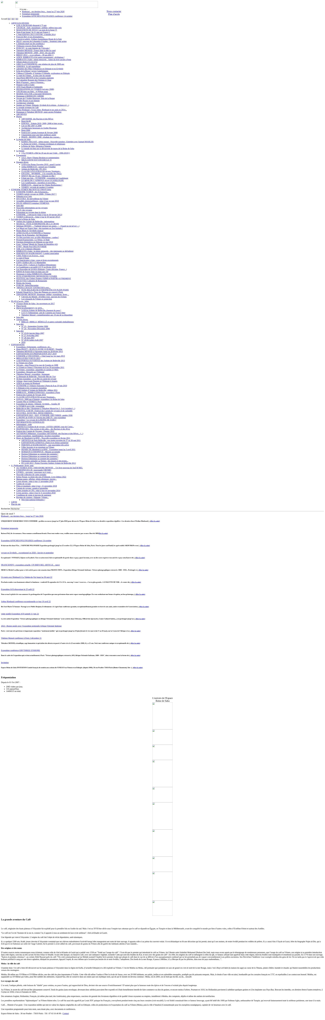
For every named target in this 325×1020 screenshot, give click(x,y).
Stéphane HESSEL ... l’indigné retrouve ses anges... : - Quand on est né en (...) (47, 226)
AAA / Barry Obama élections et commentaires (40, 158)
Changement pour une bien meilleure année (38, 135)
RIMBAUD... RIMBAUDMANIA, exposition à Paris (38, 392)
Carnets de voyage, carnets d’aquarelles (32, 488)
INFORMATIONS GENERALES (30, 422)
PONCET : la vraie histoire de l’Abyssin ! (33, 48)
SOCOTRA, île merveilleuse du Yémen (32, 199)
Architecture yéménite (25, 103)
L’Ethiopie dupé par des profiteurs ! (30, 44)
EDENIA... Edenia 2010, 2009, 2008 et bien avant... (42, 123)
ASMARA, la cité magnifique (28, 66)
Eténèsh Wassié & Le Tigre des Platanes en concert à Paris (39, 292)
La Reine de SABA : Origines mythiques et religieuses (43, 144)
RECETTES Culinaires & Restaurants (31, 281)
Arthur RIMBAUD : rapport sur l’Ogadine (38, 167)
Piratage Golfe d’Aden (25, 85)
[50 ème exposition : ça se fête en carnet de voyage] (162, 786)
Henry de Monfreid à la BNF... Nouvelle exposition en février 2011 (43, 438)
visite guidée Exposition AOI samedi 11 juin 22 (20, 614)
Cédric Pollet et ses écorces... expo (30, 256)
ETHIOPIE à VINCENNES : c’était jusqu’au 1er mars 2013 (40, 356)
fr (9, 19)
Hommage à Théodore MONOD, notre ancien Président (38, 112)
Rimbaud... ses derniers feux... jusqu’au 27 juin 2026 (43, 12)
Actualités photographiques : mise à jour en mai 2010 (37, 201)
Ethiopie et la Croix (24, 196)
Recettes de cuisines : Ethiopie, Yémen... (32, 497)
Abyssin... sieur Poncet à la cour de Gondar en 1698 (37, 365)
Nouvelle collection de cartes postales (31, 475)
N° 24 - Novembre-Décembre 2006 (35, 329)
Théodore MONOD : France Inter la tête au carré (36, 50)
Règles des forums (23, 283)
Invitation (5, 663)
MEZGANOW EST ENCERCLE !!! (36, 160)
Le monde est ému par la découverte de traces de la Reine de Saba (47, 148)
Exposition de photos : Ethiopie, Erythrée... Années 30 (38, 404)
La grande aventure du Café (27, 107)
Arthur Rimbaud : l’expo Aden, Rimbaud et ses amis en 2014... (41, 110)
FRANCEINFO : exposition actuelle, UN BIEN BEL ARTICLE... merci (30, 565)
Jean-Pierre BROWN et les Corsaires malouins (35, 78)
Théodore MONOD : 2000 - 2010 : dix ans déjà (35, 53)
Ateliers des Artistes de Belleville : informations (35, 221)
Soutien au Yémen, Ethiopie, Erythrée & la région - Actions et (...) (42, 105)
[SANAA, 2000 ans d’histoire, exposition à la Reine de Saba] (162, 759)
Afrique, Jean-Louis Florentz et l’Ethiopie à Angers (36, 381)
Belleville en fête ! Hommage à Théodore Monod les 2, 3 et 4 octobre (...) (45, 408)
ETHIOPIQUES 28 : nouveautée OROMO (33, 470)
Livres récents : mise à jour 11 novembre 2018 (34, 481)
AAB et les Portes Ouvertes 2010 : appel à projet (40, 164)
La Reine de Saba (23, 139)
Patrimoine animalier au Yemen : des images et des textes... (44, 461)
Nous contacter (114, 11)
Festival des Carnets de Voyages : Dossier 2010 (35, 431)
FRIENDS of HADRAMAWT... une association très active (45, 445)
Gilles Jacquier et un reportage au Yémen (37, 447)
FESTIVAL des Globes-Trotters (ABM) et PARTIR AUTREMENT (43, 278)
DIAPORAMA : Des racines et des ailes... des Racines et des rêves (43, 429)
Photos (19, 117)
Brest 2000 (25, 130)
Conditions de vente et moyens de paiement (33, 495)
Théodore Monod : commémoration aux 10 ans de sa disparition (46, 315)
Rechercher (5, 509)
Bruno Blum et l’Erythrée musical (29, 231)
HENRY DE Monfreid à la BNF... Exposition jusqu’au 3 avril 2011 (48, 449)
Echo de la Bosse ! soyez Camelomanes (32, 71)
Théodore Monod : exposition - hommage (33, 374)
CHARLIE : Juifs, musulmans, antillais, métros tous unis (39, 28)
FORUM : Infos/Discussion (27, 285)
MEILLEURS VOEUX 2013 (28, 358)
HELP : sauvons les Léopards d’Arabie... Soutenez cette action (41, 41)
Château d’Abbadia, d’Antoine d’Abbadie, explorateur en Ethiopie (43, 73)
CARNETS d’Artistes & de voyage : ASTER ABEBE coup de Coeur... (45, 427)
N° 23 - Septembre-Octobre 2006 (34, 326)
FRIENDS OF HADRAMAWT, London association (37, 253)
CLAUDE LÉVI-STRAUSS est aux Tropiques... (41, 171)
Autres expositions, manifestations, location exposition (38, 436)
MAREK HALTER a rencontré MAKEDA (33, 94)
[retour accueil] (2, 2)
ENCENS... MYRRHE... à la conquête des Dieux (41, 174)
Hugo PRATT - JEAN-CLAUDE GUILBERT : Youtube (39, 349)
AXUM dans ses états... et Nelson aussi (32, 91)
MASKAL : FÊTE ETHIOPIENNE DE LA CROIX (37, 224)
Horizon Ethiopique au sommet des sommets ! (39, 454)
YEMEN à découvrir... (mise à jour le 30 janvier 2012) (38, 217)
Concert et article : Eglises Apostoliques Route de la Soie (39, 39)
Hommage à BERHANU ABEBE (30, 96)
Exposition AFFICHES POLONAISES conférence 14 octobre (47, 16)
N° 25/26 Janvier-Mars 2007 (32, 333)
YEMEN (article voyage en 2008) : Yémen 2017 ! (36, 194)
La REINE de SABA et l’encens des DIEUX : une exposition (41, 418)
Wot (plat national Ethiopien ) (33, 500)
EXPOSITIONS (18, 345)
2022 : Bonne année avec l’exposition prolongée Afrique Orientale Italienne (31, 626)
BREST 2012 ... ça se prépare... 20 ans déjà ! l (34, 55)
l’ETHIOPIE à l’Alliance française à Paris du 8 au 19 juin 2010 (41, 386)
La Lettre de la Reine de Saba (23, 219)
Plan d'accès (114, 14)
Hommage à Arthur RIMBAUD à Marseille (33, 274)
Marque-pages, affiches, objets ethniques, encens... (36, 479)
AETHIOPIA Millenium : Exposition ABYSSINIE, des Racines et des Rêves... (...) (49, 433)
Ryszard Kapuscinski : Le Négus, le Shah (33, 240)
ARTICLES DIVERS (20, 23)
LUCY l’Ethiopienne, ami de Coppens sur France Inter (43, 313)
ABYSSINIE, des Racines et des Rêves (37, 119)
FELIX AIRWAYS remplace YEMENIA (32, 203)
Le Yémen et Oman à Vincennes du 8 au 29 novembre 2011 (40, 367)
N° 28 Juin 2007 (28, 338)
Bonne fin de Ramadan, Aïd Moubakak (32, 235)
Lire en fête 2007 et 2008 (31, 126)
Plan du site (15, 504)
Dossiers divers (22, 162)
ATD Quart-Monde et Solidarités (29, 87)
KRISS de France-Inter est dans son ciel (32, 272)
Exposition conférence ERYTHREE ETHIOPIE (20, 650)
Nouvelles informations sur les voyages (32, 208)
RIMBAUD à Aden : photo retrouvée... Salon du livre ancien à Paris (43, 60)
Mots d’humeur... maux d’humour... (30, 82)
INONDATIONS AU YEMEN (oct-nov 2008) (35, 89)
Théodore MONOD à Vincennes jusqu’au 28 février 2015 (39, 351)
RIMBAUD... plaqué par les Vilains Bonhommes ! (41, 185)
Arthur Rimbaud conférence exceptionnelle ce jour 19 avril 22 (26, 601)
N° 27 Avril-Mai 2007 (30, 335)
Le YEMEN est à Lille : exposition (30, 406)
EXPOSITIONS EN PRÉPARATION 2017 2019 (36, 354)
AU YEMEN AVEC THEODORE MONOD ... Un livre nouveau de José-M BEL (49, 468)
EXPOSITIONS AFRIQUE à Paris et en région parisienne (44, 443)
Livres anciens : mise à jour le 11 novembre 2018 (35, 493)
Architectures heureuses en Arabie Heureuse (39, 128)
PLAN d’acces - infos (20, 301)
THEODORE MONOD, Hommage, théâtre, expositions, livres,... (42, 294)
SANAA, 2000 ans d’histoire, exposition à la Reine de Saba (40, 399)
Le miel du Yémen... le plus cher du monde (33, 75)
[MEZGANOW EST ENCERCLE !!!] (162, 802)
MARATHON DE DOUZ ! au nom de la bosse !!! (36, 30)
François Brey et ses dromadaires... (30, 37)
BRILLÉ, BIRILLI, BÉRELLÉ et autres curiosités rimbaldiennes (47, 322)
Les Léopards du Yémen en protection (36, 299)
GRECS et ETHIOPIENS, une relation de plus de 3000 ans (40, 64)
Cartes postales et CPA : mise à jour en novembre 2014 (38, 490)
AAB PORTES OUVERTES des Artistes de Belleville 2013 (40, 361)
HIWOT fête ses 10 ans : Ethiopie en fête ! (38, 176)
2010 (23, 342)
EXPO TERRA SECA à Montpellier (31, 262)
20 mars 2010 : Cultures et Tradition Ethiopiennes (36, 265)
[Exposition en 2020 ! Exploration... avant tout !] (162, 856)
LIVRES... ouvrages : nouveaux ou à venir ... (34, 472)
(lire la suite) (155, 521)
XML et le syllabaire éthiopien (28, 249)
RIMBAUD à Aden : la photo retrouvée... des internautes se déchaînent (44, 251)
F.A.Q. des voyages (24, 210)
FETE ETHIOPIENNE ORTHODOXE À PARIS (36, 276)
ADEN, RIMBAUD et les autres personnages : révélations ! (40, 57)
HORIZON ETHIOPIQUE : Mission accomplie (40, 452)
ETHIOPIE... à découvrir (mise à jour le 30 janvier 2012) (39, 215)
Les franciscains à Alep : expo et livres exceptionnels (37, 260)
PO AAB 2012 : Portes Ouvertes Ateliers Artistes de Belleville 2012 (48, 463)
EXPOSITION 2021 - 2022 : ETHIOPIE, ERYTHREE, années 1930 (44, 415)
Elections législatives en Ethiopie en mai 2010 (34, 242)
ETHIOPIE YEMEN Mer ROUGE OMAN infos (31, 189)
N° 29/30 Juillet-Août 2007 (32, 340)
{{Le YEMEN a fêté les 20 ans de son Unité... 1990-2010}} (45, 153)
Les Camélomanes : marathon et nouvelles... (39, 183)
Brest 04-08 (26, 121)
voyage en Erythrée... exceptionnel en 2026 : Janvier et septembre (27, 553)
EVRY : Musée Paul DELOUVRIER (31, 246)
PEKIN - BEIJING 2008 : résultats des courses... (41, 137)
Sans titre (20, 205)
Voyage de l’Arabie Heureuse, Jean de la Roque (35, 98)
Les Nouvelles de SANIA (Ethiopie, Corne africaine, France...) (41, 269)
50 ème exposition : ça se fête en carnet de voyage (36, 379)
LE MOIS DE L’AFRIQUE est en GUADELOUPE (42, 180)
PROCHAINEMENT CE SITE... (30, 308)
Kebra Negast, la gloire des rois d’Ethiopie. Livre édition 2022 (41, 477)
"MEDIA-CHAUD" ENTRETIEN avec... (33, 288)
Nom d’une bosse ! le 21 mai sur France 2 (33, 32)
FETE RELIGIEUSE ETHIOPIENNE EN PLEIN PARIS (45, 290)
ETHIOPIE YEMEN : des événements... (32, 192)
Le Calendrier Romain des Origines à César (33, 80)
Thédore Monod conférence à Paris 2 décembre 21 (21, 638)
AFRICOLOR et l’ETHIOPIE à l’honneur (33, 233)
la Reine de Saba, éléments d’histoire (36, 146)
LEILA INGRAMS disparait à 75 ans (31, 25)
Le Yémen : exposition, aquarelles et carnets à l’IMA (37, 370)
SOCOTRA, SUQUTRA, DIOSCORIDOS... (34, 413)
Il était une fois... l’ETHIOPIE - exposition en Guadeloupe (44, 178)
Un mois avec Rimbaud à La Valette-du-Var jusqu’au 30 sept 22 (26, 577)
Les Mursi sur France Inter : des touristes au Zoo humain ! (39, 228)
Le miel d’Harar (22, 258)
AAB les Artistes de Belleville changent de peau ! (41, 310)
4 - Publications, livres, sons (22, 465)
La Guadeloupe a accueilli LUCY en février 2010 (36, 267)
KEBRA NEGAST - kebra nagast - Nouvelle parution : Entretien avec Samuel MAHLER (57, 142)
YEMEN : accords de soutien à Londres (37, 187)
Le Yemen (20, 151)
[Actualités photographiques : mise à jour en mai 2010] (162, 729)
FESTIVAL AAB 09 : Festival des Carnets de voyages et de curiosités (44, 411)
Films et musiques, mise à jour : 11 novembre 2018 (36, 486)
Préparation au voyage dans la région (31, 212)
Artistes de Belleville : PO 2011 (34, 169)
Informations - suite (24, 424)
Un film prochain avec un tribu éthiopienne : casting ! (37, 237)
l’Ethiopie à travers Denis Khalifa (29, 46)
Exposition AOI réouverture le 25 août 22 (17, 589)
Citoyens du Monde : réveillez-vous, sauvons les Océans (44, 297)
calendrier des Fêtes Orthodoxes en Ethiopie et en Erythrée (39, 69)
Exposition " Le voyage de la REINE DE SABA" (36, 420)
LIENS (14, 502)
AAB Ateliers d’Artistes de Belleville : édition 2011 (37, 390)
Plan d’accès (21, 306)
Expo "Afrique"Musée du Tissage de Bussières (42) (37, 244)
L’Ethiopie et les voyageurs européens (31, 388)
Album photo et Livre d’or (26, 62)
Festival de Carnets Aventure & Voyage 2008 (39, 132)
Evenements (21, 155)
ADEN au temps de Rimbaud (28, 383)
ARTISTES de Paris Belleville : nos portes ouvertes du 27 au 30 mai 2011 (51, 440)
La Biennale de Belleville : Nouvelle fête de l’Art (36, 376)
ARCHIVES (21, 114)
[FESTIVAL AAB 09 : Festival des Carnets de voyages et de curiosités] (162, 829)
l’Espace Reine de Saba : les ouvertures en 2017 (35, 304)
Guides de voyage (23, 484)
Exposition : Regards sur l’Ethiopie (30, 372)
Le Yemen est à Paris (24, 363)
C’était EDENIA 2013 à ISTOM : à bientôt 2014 (35, 34)
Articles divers (22, 319)
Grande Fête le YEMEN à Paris (29, 402)
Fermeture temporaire (30, 14)
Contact (66, 1013)
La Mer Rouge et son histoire (28, 101)
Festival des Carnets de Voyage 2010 (31, 395)
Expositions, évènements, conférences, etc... (33, 347)
